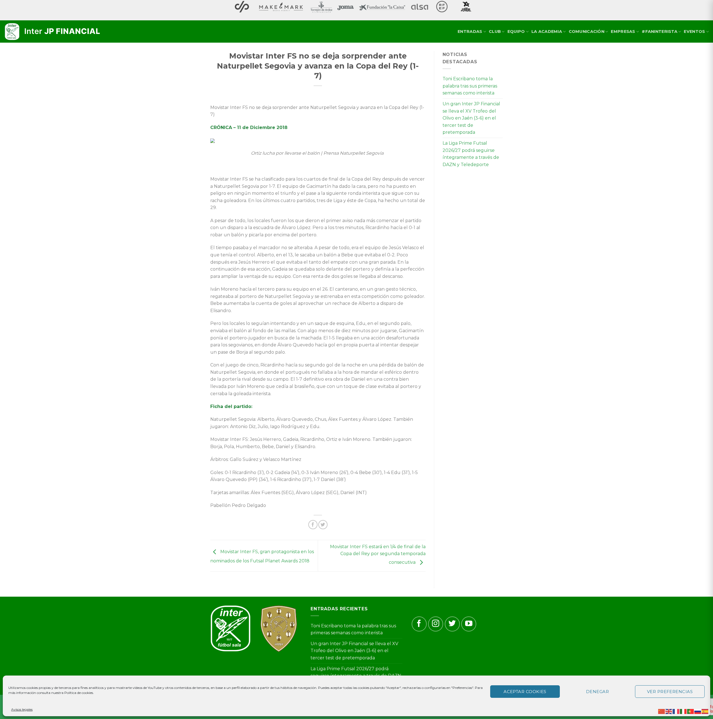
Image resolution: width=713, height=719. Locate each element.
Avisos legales (22, 709)
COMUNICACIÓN (586, 31)
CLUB (495, 31)
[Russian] (698, 711)
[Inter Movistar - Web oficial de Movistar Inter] (53, 32)
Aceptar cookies (525, 691)
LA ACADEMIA (546, 31)
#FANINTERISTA (659, 31)
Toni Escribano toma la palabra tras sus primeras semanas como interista (470, 86)
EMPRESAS (623, 31)
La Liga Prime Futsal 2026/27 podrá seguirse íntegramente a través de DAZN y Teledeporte (471, 153)
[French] (676, 711)
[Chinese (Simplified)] (661, 711)
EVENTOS (694, 31)
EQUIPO (516, 31)
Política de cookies (78, 693)
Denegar (597, 691)
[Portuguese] (690, 711)
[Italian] (683, 711)
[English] (669, 711)
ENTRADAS (470, 31)
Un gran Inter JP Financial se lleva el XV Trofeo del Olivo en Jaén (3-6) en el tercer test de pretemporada (471, 118)
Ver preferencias (670, 691)
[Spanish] (705, 711)
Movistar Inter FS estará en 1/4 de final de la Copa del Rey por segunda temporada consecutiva (378, 554)
